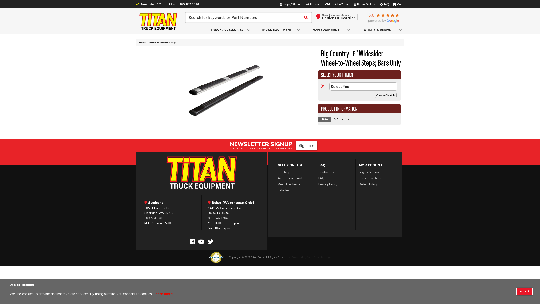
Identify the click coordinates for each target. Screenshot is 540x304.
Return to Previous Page (163, 42)
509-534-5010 (154, 218)
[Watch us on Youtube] (201, 241)
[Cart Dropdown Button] (398, 4)
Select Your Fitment (338, 74)
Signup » (306, 145)
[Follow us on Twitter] (210, 241)
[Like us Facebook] (192, 241)
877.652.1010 (189, 4)
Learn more (163, 294)
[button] (227, 30)
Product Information (339, 108)
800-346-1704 (218, 218)
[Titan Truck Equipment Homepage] (158, 21)
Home (142, 42)
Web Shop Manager (320, 257)
